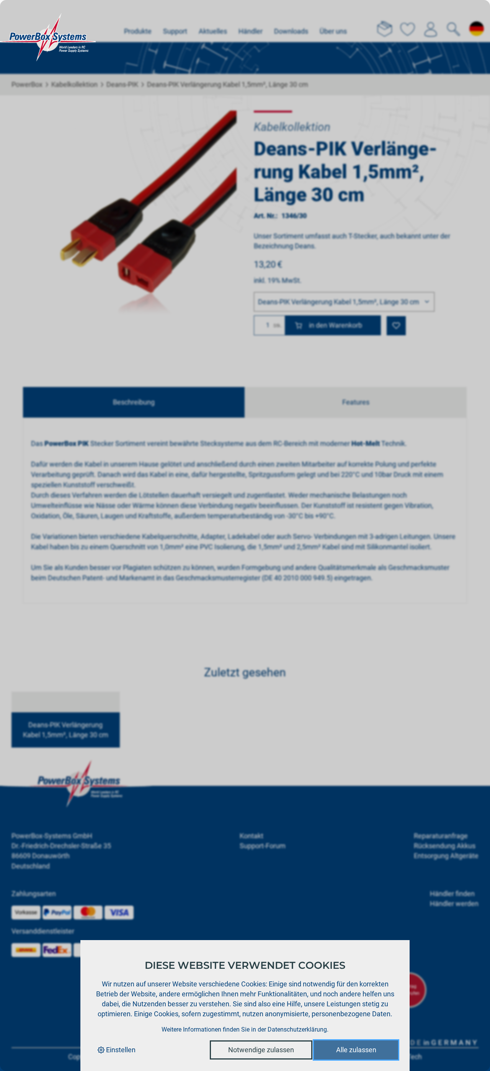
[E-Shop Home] (48, 21)
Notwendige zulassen (261, 1050)
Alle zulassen (356, 1050)
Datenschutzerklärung (297, 1029)
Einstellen (120, 1050)
